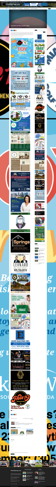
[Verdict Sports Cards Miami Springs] (22, 360)
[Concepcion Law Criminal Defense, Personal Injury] (22, 380)
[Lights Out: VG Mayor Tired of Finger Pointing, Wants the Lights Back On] (36, 251)
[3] (40, 199)
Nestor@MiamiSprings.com (21, 424)
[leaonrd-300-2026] (40, 103)
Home (11, 10)
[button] (51, 0)
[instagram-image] (3, 463)
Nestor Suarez (17, 422)
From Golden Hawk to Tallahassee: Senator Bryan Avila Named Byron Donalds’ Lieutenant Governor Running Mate (42, 473)
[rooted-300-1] (40, 169)
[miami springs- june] (22, 303)
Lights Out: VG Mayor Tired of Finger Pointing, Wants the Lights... (42, 250)
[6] (22, 80)
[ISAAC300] (40, 63)
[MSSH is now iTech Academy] (36, 260)
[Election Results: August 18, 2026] (36, 482)
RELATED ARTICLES (13, 427)
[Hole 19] (22, 400)
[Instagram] (13, 484)
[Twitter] (12, 30)
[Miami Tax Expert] (22, 222)
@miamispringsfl (32, 456)
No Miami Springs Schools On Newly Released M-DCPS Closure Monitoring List (14, 435)
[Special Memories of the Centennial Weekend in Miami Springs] (22, 431)
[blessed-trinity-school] (40, 216)
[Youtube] (16, 484)
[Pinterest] (14, 30)
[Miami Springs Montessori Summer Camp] (22, 321)
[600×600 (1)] (22, 182)
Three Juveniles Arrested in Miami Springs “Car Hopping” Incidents (41, 257)
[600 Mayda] (22, 202)
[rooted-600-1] (22, 161)
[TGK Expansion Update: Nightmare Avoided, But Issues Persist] (36, 254)
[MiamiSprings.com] (12, 4)
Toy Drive (13, 410)
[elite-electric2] (22, 340)
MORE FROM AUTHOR (18, 427)
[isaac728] (35, 5)
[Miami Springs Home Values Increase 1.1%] (36, 264)
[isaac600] (22, 121)
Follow (55, 458)
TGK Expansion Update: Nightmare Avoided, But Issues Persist (42, 254)
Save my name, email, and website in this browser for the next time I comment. (19, 452)
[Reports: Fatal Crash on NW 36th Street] (29, 431)
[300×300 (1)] (40, 159)
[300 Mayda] (40, 93)
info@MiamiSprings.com (16, 479)
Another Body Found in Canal (14, 418)
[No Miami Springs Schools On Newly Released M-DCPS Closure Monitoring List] (14, 431)
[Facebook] (11, 30)
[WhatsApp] (15, 30)
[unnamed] (22, 263)
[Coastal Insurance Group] (22, 100)
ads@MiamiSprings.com (13, 481)
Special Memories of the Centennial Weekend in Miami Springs (29, 476)
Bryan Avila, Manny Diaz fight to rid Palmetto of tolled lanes (28, 418)
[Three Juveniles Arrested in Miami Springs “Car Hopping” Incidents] (36, 257)
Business (13, 10)
